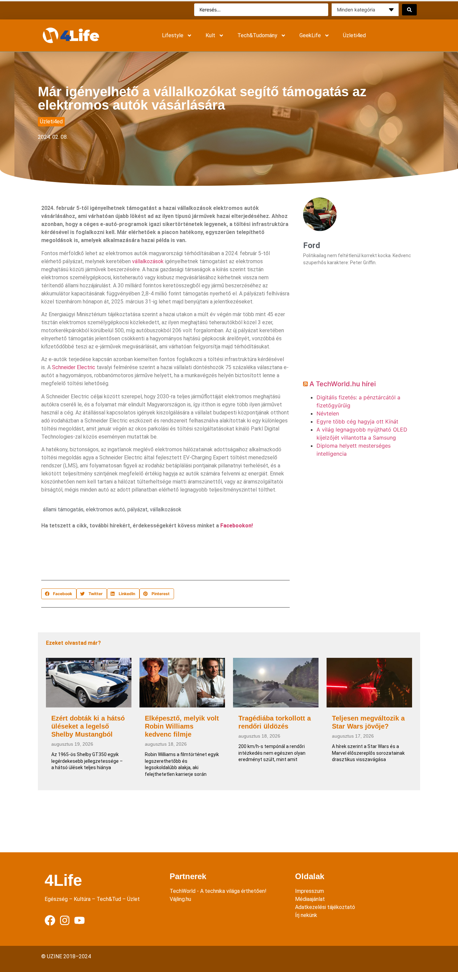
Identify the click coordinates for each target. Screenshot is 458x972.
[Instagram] (64, 920)
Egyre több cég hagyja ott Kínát (357, 421)
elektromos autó (105, 509)
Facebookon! (236, 525)
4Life (63, 880)
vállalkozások (148, 261)
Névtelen (328, 413)
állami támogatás (63, 509)
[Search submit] (409, 9)
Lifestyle (172, 35)
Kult (210, 35)
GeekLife (310, 35)
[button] (58, 593)
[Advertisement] (163, 556)
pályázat (137, 509)
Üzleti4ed (354, 35)
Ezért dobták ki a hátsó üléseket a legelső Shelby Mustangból (88, 726)
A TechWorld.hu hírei (342, 384)
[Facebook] (50, 920)
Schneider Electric (73, 367)
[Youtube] (79, 920)
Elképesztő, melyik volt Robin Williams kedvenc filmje (182, 726)
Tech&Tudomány (257, 35)
